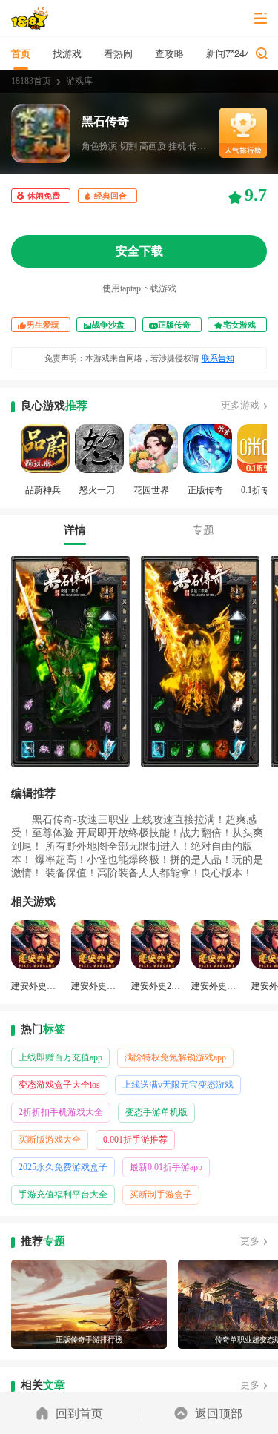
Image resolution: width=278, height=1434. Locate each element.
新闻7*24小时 (235, 53)
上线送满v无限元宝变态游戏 (178, 1085)
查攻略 (169, 53)
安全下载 (139, 251)
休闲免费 (43, 195)
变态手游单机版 (156, 1112)
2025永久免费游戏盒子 (63, 1167)
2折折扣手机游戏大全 (61, 1112)
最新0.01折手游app (166, 1167)
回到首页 (79, 1412)
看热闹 (118, 53)
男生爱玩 (43, 324)
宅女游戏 (239, 324)
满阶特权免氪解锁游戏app (175, 1057)
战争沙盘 (108, 324)
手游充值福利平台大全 (63, 1194)
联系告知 (218, 358)
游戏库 (79, 81)
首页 (20, 53)
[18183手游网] (29, 18)
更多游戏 (240, 405)
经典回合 (110, 195)
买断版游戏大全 (50, 1139)
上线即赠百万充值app (60, 1057)
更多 (249, 1240)
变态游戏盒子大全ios (59, 1085)
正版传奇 (174, 324)
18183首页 (31, 81)
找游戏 (67, 53)
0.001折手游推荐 (135, 1139)
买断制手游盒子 (161, 1194)
